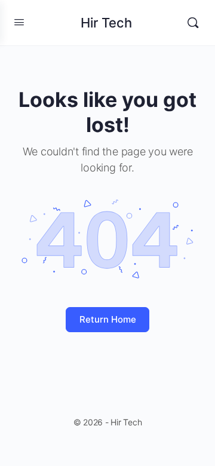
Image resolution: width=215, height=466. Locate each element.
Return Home (107, 319)
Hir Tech (106, 22)
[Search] (193, 22)
